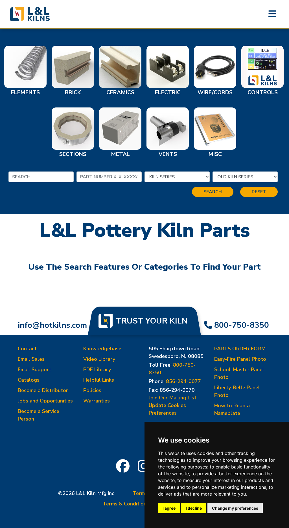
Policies (92, 390)
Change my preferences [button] (235, 508)
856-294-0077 (183, 381)
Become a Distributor (43, 390)
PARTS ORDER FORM (240, 348)
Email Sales (31, 359)
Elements (25, 92)
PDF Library (97, 369)
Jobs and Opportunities (45, 400)
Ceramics (120, 92)
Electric (168, 92)
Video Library (99, 359)
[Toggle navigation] (272, 14)
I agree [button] (169, 508)
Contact (27, 348)
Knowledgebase (102, 348)
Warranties (96, 400)
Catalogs (29, 380)
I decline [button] (194, 508)
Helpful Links (98, 380)
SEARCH (212, 192)
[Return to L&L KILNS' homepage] (30, 14)
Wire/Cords (215, 92)
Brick (73, 92)
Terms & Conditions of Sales (136, 503)
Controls (263, 92)
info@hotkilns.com (52, 325)
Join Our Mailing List (172, 397)
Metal (120, 154)
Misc (215, 154)
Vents (168, 154)
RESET (259, 192)
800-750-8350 (241, 325)
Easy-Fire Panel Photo (240, 359)
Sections (72, 154)
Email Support (34, 369)
